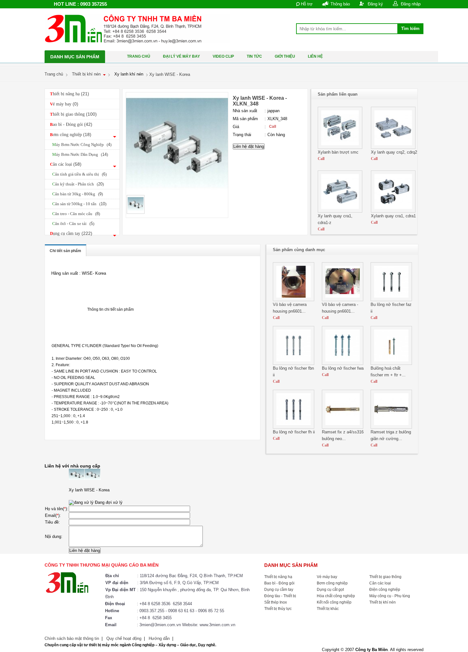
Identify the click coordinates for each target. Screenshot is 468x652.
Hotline (112, 610)
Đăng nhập (411, 4)
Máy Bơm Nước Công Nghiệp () (81, 144)
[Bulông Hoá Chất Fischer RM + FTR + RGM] (391, 363)
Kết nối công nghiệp (334, 602)
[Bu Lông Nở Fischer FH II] (293, 427)
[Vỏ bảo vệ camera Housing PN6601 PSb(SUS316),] (293, 299)
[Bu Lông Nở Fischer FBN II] (293, 363)
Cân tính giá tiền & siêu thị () (79, 174)
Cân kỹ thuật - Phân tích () (78, 184)
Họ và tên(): (56, 508)
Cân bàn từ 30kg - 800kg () (77, 194)
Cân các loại (66, 164)
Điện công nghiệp (384, 589)
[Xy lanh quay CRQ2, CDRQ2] (393, 147)
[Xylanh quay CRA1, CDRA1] (393, 211)
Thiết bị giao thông (73, 114)
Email (111, 624)
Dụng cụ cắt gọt (330, 589)
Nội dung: (53, 536)
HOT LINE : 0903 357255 (80, 4)
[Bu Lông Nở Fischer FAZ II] (391, 299)
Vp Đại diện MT (120, 589)
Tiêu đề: (52, 522)
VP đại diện (116, 582)
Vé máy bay (64, 103)
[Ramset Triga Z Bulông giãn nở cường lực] (391, 427)
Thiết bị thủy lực (278, 608)
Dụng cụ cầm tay (71, 233)
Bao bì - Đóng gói (71, 124)
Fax (108, 617)
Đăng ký (375, 4)
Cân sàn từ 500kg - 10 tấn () (79, 203)
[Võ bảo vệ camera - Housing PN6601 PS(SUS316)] (342, 299)
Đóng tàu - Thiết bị (280, 596)
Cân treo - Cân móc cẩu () (76, 213)
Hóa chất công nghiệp (336, 596)
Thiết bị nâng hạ (69, 93)
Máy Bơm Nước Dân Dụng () (80, 154)
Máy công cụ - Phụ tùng (389, 596)
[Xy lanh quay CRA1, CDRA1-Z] (340, 211)
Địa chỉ (112, 575)
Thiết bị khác (328, 608)
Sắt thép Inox (275, 602)
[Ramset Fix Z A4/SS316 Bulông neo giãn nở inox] (342, 427)
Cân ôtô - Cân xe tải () (73, 223)
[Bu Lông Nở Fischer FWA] (342, 363)
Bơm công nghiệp (70, 134)
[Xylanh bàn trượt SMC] (340, 147)
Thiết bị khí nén (382, 602)
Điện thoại (115, 603)
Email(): (53, 515)
